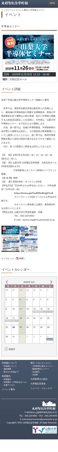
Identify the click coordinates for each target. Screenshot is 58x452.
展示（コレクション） (41, 363)
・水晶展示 (35, 372)
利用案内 (6, 376)
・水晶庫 (34, 375)
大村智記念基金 (38, 383)
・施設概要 (6, 369)
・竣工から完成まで (10, 372)
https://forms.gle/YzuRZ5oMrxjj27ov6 (33, 193)
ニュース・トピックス (41, 388)
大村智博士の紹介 (39, 379)
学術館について (9, 363)
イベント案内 (8, 389)
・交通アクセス (8, 385)
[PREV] (8, 282)
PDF (21, 258)
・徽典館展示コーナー (39, 369)
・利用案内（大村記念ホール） (15, 382)
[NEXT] (51, 282)
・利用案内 (6, 379)
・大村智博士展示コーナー (41, 366)
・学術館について (9, 366)
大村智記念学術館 (15, 3)
